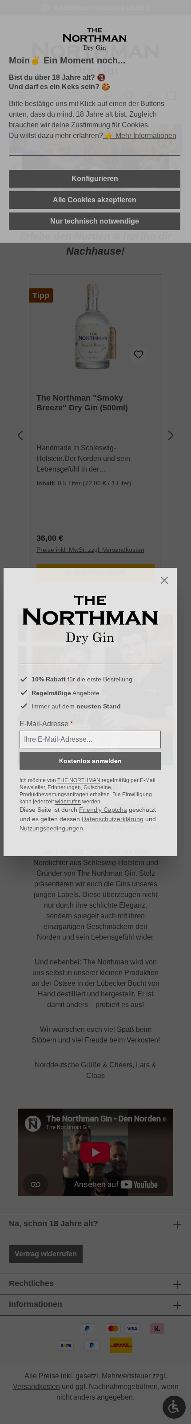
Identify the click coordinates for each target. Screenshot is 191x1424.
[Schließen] (164, 580)
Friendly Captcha (103, 809)
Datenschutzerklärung (112, 818)
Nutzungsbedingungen (51, 828)
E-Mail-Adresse (46, 724)
